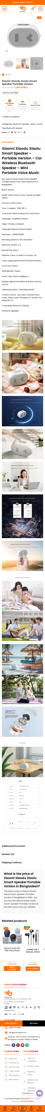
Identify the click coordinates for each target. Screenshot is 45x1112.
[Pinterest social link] (15, 132)
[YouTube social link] (22, 1045)
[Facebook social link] (9, 132)
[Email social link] (12, 132)
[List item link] (12, 1058)
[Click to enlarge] (6, 51)
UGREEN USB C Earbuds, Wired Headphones (33, 950)
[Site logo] (22, 8)
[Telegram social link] (24, 132)
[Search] (40, 8)
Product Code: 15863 (10, 93)
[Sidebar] (3, 337)
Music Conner (37, 124)
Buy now (34, 1023)
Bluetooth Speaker (21, 124)
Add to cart (11, 1023)
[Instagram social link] (18, 1045)
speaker (23, 195)
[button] (33, 968)
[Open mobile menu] (4, 8)
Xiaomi (8, 148)
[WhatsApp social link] (21, 132)
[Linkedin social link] (18, 132)
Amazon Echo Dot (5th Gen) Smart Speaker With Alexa (12, 949)
